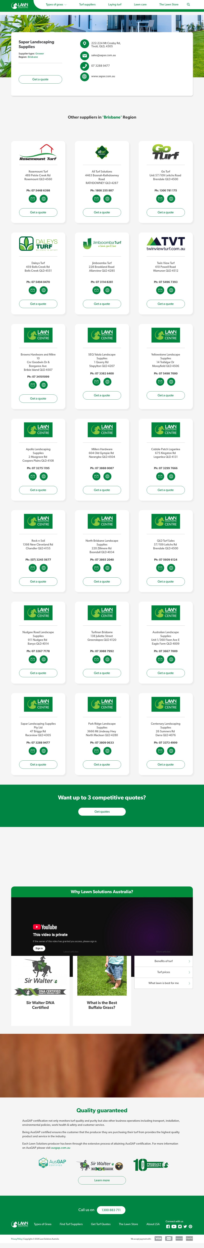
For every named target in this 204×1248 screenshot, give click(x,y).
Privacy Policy (16, 1239)
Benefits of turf (164, 961)
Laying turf (114, 4)
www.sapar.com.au (103, 76)
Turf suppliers (87, 4)
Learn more (102, 1180)
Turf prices (163, 972)
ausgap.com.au (60, 1147)
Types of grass (55, 4)
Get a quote (40, 79)
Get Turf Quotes (100, 1224)
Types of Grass (42, 1224)
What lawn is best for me (164, 983)
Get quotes (102, 811)
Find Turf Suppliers (71, 1224)
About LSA (153, 1224)
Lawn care (140, 4)
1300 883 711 (111, 1210)
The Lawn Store (168, 4)
